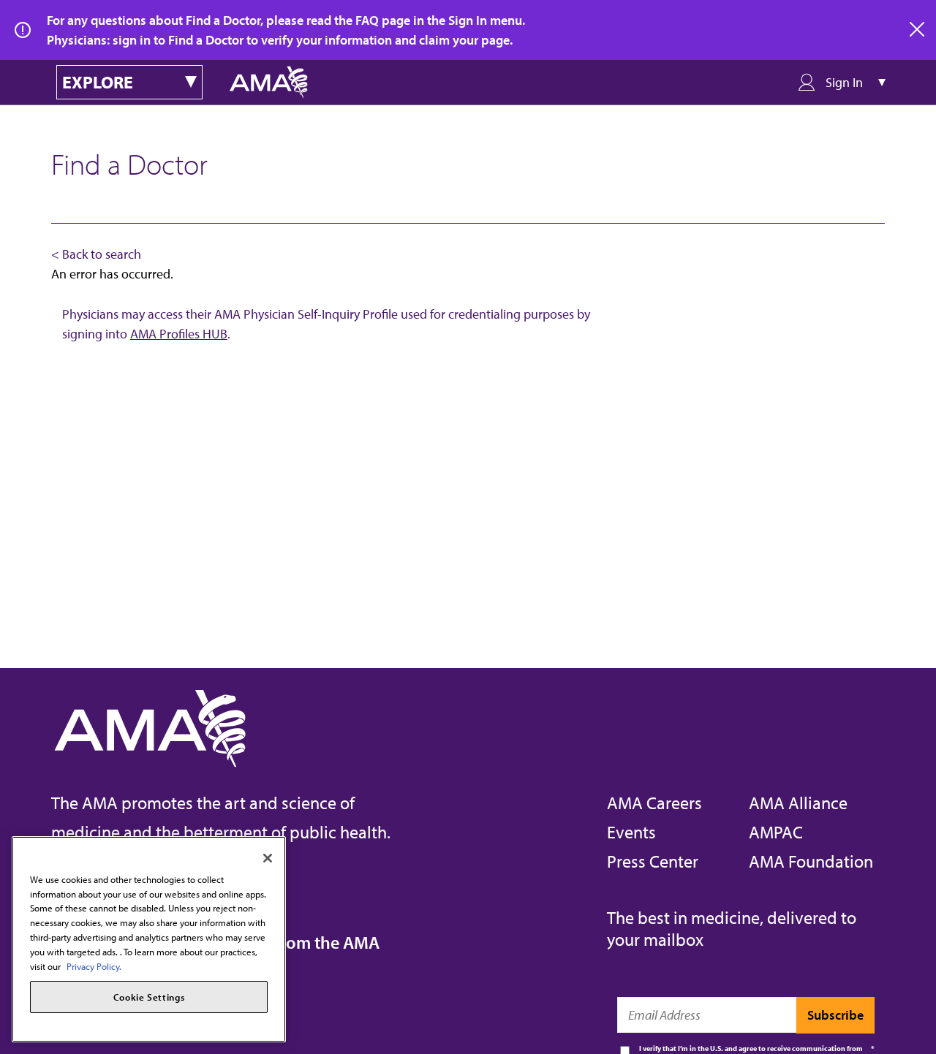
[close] (918, 30)
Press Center (652, 861)
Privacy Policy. (94, 965)
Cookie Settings (149, 997)
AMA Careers (654, 803)
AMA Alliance (798, 803)
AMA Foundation (811, 861)
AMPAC (776, 832)
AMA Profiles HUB (178, 333)
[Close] (268, 858)
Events (631, 832)
